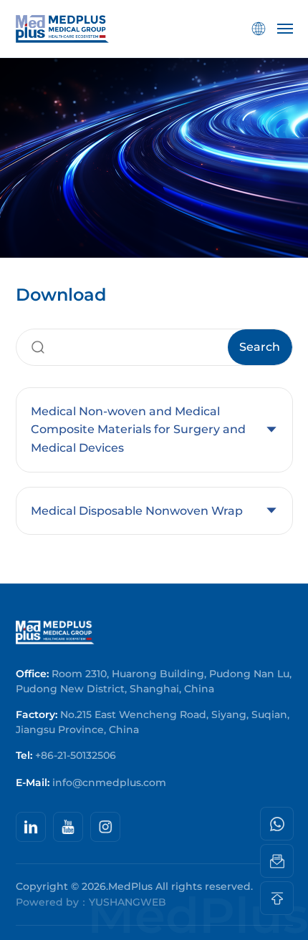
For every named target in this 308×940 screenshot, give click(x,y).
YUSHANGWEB (127, 902)
